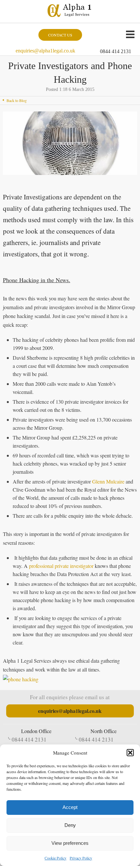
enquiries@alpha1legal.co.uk (45, 50)
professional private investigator (61, 565)
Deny (70, 825)
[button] (130, 752)
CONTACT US (60, 34)
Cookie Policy (55, 857)
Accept (70, 807)
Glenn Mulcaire (108, 481)
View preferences (70, 843)
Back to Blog (17, 100)
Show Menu (130, 34)
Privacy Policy (81, 857)
